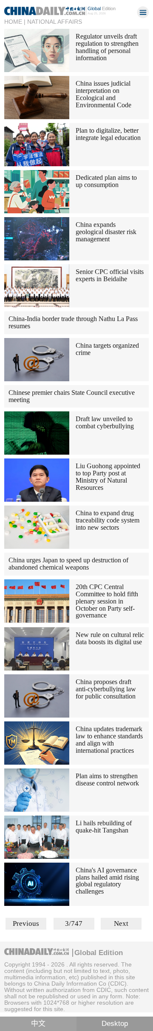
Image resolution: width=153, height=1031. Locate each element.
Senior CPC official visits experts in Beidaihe (110, 275)
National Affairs (54, 21)
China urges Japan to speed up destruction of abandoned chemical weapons (68, 563)
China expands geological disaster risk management (106, 232)
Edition (102, 8)
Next (121, 923)
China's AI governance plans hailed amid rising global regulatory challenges (107, 880)
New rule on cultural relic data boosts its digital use (110, 638)
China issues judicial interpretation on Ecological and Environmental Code (103, 94)
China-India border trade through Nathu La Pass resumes (73, 322)
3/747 (73, 923)
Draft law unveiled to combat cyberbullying (105, 422)
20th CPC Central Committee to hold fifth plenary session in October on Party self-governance (107, 601)
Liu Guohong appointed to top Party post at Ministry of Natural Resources (108, 476)
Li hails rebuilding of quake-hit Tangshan (104, 826)
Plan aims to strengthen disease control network (107, 779)
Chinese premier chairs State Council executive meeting (71, 396)
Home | (15, 21)
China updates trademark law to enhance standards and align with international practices (109, 739)
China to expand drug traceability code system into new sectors (107, 520)
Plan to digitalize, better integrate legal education (108, 134)
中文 (38, 1024)
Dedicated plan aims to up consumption (106, 181)
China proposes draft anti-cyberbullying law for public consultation (106, 689)
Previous (26, 923)
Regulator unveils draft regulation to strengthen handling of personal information (107, 47)
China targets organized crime (107, 349)
